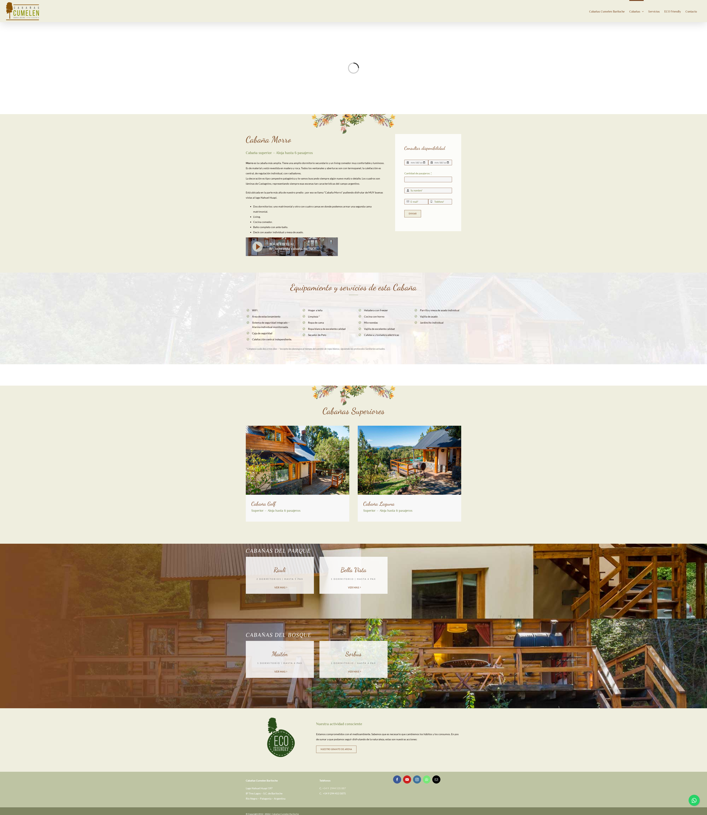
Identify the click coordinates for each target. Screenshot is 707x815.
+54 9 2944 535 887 (334, 788)
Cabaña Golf (263, 503)
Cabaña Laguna (379, 503)
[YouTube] (407, 779)
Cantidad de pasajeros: (418, 173)
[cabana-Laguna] (409, 426)
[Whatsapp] (426, 779)
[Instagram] (417, 779)
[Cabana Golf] (297, 426)
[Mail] (436, 779)
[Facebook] (397, 779)
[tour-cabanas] (292, 238)
